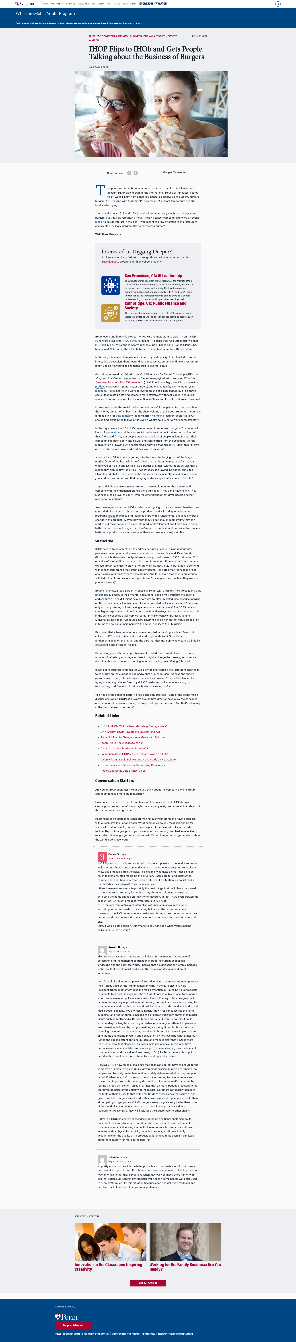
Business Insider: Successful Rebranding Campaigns (133, 765)
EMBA (101, 4)
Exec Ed (116, 4)
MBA (94, 4)
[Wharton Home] (24, 4)
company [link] (127, 416)
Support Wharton (72, 1325)
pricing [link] (99, 595)
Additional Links (64, 1307)
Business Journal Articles (147, 36)
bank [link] (106, 707)
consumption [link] (114, 553)
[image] (127, 172)
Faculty (45, 4)
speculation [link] (113, 432)
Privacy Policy (148, 1334)
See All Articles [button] (148, 1283)
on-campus (173, 257)
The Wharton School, (71, 1334)
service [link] (185, 466)
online (161, 257)
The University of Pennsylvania (95, 1334)
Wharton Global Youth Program (126, 1334)
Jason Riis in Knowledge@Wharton (122, 743)
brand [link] (111, 516)
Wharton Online (129, 4)
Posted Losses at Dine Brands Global (123, 771)
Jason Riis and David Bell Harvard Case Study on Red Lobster (139, 759)
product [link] (100, 386)
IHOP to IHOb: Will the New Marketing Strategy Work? (134, 726)
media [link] (99, 222)
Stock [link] (102, 345)
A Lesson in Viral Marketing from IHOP (124, 748)
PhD (108, 4)
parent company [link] (129, 345)
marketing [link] (158, 416)
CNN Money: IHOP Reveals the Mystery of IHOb (130, 732)
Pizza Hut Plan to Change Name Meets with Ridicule (132, 737)
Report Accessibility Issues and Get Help (175, 1334)
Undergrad (70, 4)
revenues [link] (136, 553)
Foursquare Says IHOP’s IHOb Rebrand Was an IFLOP (134, 754)
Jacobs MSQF (83, 4)
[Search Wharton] (278, 4)
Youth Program (57, 4)
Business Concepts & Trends (108, 36)
